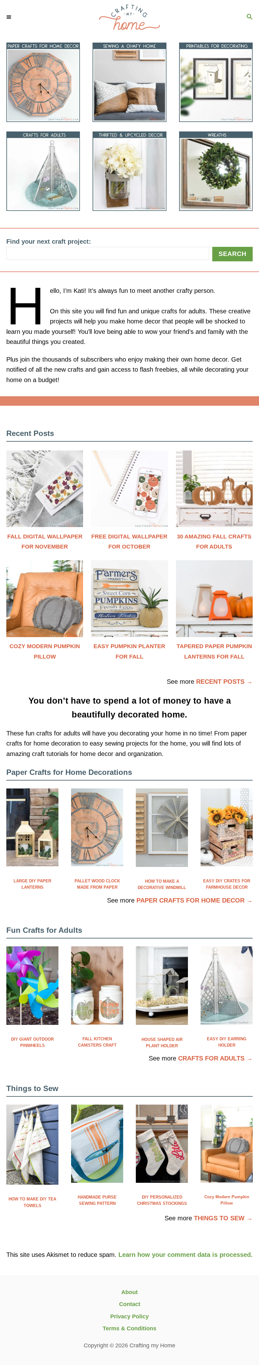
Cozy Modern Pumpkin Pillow (226, 1199)
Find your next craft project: (48, 241)
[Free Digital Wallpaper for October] (129, 491)
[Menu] (9, 17)
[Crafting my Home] (129, 17)
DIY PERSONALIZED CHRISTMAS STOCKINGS (162, 1200)
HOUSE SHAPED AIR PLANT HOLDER (162, 1042)
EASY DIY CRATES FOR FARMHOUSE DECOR (226, 884)
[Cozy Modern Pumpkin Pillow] (44, 601)
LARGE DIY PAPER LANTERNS (32, 884)
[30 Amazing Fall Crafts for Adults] (214, 491)
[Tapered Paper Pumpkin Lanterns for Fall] (214, 601)
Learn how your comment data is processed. (185, 1254)
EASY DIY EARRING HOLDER (226, 1042)
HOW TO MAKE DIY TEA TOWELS (32, 1202)
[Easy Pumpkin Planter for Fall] (129, 601)
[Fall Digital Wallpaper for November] (44, 491)
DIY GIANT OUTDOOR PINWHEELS (32, 1042)
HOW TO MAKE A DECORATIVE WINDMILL (162, 884)
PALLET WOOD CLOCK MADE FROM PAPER (97, 884)
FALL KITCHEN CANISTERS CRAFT (97, 1042)
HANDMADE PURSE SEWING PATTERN (97, 1200)
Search (232, 253)
